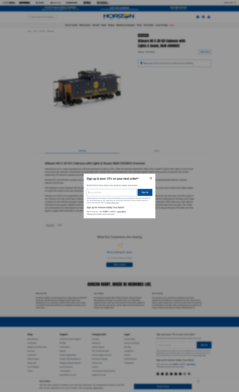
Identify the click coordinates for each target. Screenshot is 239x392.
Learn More (121, 212)
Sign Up (145, 192)
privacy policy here (112, 203)
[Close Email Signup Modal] (150, 178)
